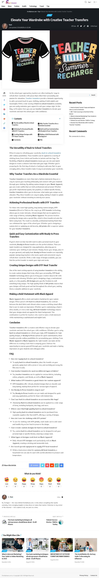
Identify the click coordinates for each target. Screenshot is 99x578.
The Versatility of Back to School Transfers (23, 124)
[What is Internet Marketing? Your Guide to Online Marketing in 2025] (13, 545)
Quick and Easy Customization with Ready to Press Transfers (48, 130)
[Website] (62, 497)
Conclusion (17, 140)
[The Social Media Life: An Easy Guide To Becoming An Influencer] (86, 545)
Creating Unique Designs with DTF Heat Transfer (22, 135)
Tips (49, 15)
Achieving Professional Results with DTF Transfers (22, 130)
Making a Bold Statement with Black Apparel (48, 135)
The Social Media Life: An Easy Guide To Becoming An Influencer (85, 556)
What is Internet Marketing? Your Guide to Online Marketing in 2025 (12, 556)
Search (93, 95)
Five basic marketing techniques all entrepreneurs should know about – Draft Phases (37, 556)
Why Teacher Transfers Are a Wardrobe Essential (48, 124)
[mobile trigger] (3, 2)
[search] (85, 2)
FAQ (41, 140)
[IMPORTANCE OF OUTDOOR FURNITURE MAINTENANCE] (61, 545)
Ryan (10, 24)
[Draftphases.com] (11, 2)
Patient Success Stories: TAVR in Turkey (83, 120)
